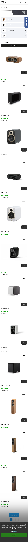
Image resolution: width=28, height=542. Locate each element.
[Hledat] (20, 2)
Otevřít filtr (14, 46)
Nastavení (14, 531)
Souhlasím (14, 535)
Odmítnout (14, 539)
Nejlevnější (7, 42)
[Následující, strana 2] (14, 519)
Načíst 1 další (14, 515)
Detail (23, 85)
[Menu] (25, 2)
